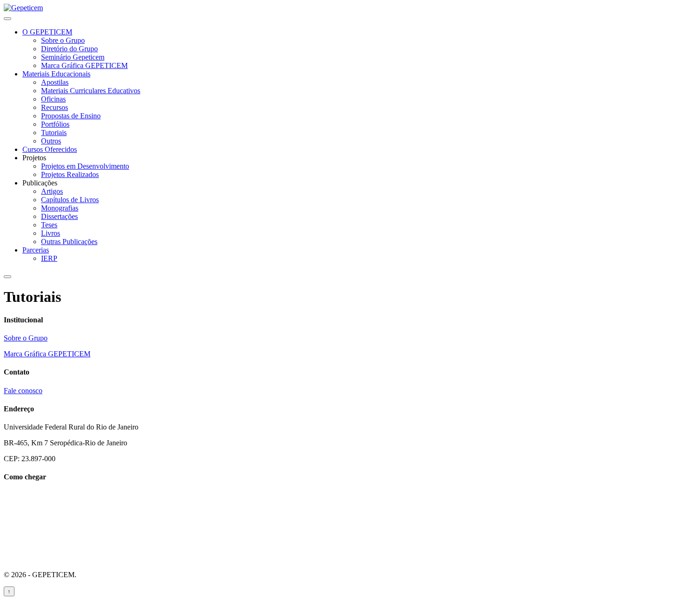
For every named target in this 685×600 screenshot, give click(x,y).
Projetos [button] (34, 158)
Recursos (54, 107)
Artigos (52, 191)
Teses (49, 225)
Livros (50, 233)
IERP (49, 258)
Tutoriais (54, 132)
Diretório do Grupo (69, 49)
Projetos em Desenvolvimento (85, 166)
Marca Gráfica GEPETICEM (84, 65)
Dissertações (59, 216)
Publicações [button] (39, 183)
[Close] (7, 276)
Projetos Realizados (70, 174)
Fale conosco (23, 391)
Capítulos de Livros (70, 200)
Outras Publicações (69, 241)
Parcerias (35, 250)
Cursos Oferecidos (49, 149)
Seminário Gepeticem (72, 57)
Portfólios (55, 124)
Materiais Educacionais (56, 74)
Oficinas (53, 99)
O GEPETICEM (47, 32)
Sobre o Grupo (63, 40)
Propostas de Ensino (71, 116)
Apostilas (54, 82)
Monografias (59, 208)
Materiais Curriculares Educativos (90, 91)
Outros (51, 141)
